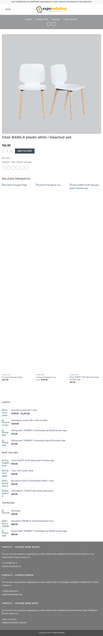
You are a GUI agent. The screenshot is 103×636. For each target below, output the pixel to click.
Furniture (41, 19)
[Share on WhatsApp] (4, 168)
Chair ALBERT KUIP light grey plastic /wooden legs (84, 378)
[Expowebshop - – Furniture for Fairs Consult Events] (51, 9)
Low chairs (70, 19)
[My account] (95, 9)
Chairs (56, 19)
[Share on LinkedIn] (27, 168)
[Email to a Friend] (18, 168)
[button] (6, 9)
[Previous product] (54, 24)
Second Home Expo (78, 610)
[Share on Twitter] (13, 168)
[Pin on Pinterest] (22, 168)
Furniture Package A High (12, 377)
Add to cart (24, 151)
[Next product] (49, 24)
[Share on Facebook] (9, 168)
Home (28, 19)
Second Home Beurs (78, 554)
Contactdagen (63, 582)
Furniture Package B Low (46, 377)
